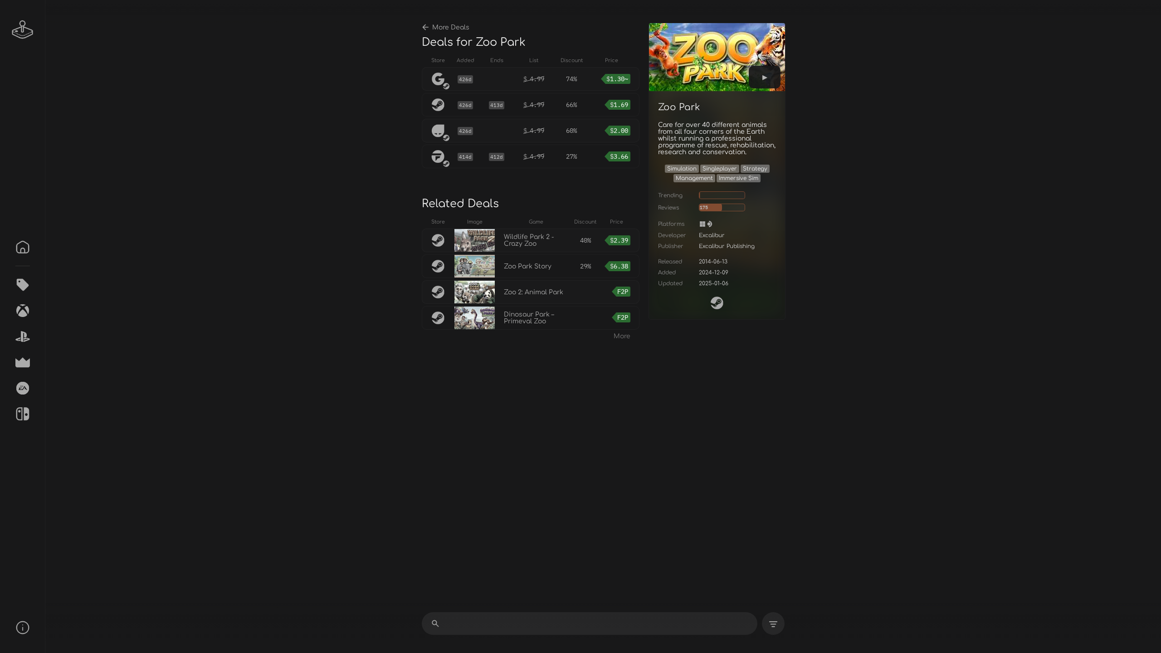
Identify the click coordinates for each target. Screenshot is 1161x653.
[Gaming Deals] (22, 285)
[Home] (22, 247)
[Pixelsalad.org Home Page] (22, 29)
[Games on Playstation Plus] (22, 336)
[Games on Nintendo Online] (22, 414)
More (622, 336)
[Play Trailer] (765, 77)
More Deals (450, 27)
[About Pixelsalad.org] (22, 627)
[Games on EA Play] (22, 388)
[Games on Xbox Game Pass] (22, 310)
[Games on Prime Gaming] (22, 362)
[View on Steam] (717, 303)
